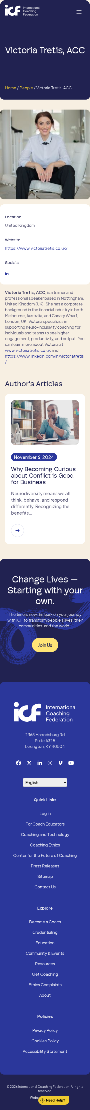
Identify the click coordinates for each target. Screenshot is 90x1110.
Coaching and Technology (45, 834)
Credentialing (45, 932)
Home (10, 87)
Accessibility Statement (45, 1051)
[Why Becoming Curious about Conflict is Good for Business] (17, 530)
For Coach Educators (45, 824)
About (45, 995)
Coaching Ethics (45, 845)
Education (45, 943)
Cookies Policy (45, 1041)
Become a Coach (45, 922)
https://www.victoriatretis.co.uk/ (36, 248)
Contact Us (45, 887)
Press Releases (45, 866)
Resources (45, 964)
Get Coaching (45, 974)
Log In (45, 814)
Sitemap (45, 876)
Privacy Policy (45, 1030)
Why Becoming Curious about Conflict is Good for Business (43, 476)
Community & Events (45, 953)
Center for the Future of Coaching (45, 855)
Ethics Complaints (45, 985)
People (26, 87)
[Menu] (78, 11)
